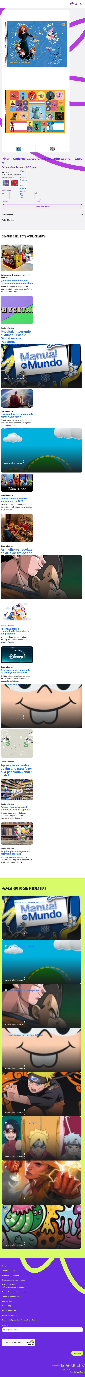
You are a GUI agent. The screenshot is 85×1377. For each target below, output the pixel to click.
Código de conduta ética (11, 1296)
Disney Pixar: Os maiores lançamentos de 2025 (14, 499)
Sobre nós (5, 1266)
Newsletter (5, 1325)
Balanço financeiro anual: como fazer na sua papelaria (15, 808)
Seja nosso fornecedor (10, 1275)
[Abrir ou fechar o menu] (81, 4)
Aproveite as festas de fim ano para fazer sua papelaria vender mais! (16, 770)
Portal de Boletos (8, 1285)
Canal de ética (7, 1301)
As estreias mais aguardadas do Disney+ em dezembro (16, 671)
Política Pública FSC (9, 1310)
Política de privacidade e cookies (14, 1292)
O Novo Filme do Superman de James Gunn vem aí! (17, 415)
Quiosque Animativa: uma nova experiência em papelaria (17, 281)
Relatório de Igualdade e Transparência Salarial (19, 1320)
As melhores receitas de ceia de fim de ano (16, 551)
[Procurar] (76, 4)
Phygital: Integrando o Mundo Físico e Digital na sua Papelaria (16, 336)
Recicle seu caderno (9, 1315)
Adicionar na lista (43, 206)
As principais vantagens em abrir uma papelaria (15, 852)
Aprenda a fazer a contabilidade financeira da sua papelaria (15, 631)
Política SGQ (6, 1306)
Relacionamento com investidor (14, 1280)
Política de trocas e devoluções (13, 1287)
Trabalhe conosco (8, 1271)
